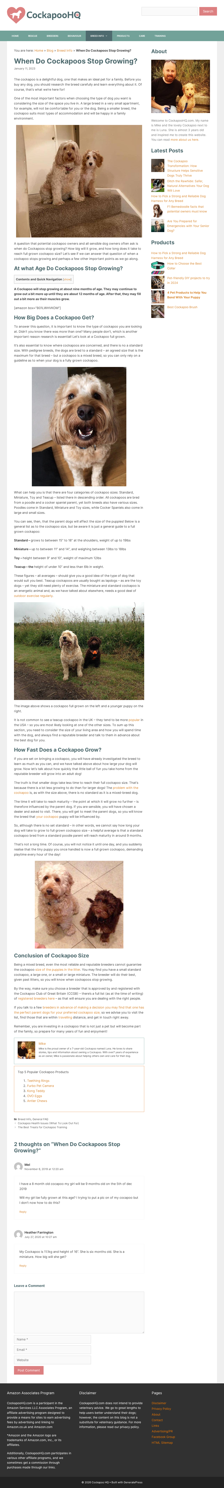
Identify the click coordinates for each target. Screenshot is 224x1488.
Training (160, 35)
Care (142, 35)
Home (15, 35)
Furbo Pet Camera (40, 1086)
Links (155, 1425)
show (67, 279)
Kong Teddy (36, 1091)
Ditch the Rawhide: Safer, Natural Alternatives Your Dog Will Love (188, 185)
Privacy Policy (161, 1408)
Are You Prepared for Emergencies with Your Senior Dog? (188, 225)
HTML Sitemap (162, 1442)
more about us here (184, 139)
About (156, 1414)
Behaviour (74, 35)
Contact (157, 1420)
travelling (65, 1017)
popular (134, 720)
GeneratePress (133, 1482)
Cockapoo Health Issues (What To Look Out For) (48, 1123)
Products (123, 35)
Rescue (32, 35)
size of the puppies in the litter (57, 969)
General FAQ (40, 1119)
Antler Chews (37, 1101)
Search (208, 11)
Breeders (52, 35)
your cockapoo (47, 816)
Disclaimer (159, 1403)
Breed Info (97, 35)
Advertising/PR (162, 1431)
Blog (50, 50)
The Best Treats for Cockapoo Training (42, 1127)
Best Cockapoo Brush (182, 307)
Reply (23, 1211)
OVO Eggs (34, 1096)
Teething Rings (38, 1081)
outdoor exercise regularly (33, 596)
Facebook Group (163, 1437)
